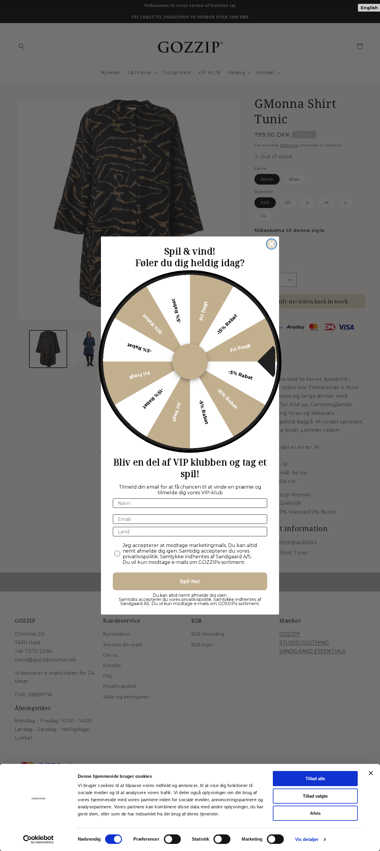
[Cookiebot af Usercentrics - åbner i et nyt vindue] (38, 839)
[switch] (172, 839)
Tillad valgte (315, 796)
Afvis (315, 813)
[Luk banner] (371, 773)
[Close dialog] (271, 244)
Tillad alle (315, 778)
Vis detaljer (307, 839)
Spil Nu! (190, 581)
